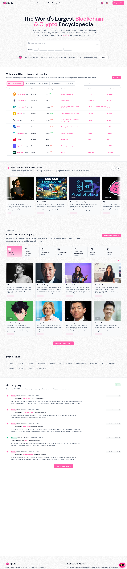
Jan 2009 (110, 94)
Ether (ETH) (20, 100)
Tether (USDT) (21, 107)
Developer (41, 363)
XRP (18, 120)
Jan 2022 (110, 146)
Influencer (11, 368)
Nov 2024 (110, 152)
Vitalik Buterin (65, 100)
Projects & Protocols (23, 437)
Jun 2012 (109, 120)
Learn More (95, 57)
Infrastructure (81, 363)
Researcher (94, 363)
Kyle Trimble (27, 399)
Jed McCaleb (74, 119)
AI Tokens (43, 49)
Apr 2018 (109, 133)
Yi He (77, 113)
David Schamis (28, 455)
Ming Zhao (26, 427)
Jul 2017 (109, 113)
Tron (18, 139)
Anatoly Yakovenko (67, 133)
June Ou (63, 146)
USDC (18, 127)
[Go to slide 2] (118, 260)
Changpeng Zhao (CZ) (68, 113)
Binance (19, 113)
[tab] (15, 83)
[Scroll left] (113, 168)
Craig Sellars (65, 108)
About (72, 3)
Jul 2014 (109, 100)
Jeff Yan (63, 152)
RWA (103, 363)
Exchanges (68, 49)
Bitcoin (51, 49)
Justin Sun (64, 139)
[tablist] (40, 83)
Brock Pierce (75, 106)
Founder (10, 363)
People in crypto (21, 395)
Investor (69, 363)
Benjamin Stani (28, 413)
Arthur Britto (65, 121)
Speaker (31, 363)
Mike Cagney (71, 146)
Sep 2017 (109, 139)
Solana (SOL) (21, 133)
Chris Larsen (65, 119)
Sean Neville (75, 127)
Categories (39, 3)
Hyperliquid (20, 152)
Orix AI (26, 441)
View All (115, 78)
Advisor (52, 363)
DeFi (36, 49)
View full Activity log (62, 466)
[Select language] (108, 3)
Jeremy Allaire (65, 127)
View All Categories (110, 235)
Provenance (92, 146)
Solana (90, 133)
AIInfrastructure (42, 368)
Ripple (90, 120)
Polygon (90, 106)
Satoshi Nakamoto (67, 94)
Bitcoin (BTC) (21, 94)
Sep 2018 (109, 127)
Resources (62, 3)
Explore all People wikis (62, 343)
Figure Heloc (21, 146)
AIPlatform (112, 363)
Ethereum (59, 49)
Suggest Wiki (118, 3)
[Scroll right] (118, 168)
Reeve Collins (65, 106)
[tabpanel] (63, 121)
